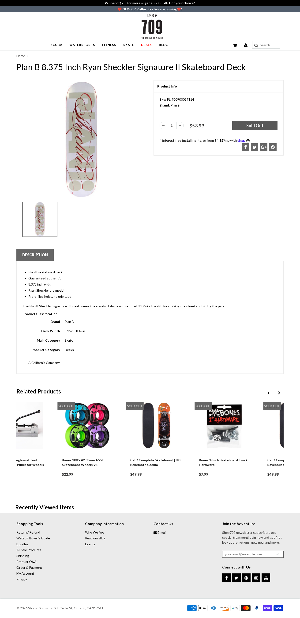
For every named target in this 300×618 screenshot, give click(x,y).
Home (20, 56)
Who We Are (94, 532)
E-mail (161, 532)
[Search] (256, 45)
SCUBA (56, 45)
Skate (128, 45)
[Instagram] (256, 577)
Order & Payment (29, 567)
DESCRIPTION (35, 254)
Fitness (109, 45)
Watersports (82, 45)
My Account (25, 573)
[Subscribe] (277, 554)
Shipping (22, 556)
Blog (163, 45)
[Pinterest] (246, 577)
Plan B (175, 105)
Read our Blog (95, 538)
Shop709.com (38, 608)
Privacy (21, 579)
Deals (146, 45)
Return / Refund (28, 532)
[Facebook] (226, 577)
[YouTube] (266, 577)
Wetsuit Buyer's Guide (33, 538)
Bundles (22, 544)
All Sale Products (28, 550)
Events (90, 544)
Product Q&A (26, 562)
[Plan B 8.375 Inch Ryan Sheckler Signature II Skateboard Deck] (81, 139)
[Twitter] (236, 577)
